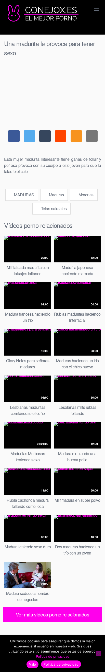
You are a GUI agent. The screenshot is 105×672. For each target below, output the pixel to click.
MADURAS (23, 195)
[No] (98, 653)
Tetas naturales (53, 208)
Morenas (86, 195)
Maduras (56, 195)
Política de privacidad (52, 656)
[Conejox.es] (42, 13)
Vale (32, 664)
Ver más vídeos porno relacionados (52, 614)
